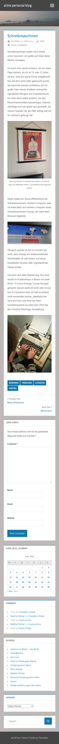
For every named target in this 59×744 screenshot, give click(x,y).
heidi (42, 41)
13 (29, 577)
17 (10, 582)
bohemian (13, 382)
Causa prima (25, 620)
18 (17, 582)
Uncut (13, 681)
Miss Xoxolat (16, 669)
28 (36, 587)
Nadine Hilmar (17, 616)
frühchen (27, 382)
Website (10, 518)
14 (36, 577)
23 (49, 582)
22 (42, 582)
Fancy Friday (25, 628)
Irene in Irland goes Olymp (23, 661)
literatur (40, 382)
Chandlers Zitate (27, 612)
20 (29, 582)
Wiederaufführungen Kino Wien (25, 685)
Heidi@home (16, 653)
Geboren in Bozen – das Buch (24, 649)
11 (17, 577)
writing (13, 388)
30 (48, 587)
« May (9, 591)
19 (23, 582)
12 (23, 577)
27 (29, 587)
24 (10, 587)
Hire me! (14, 657)
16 (48, 577)
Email (10, 504)
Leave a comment (19, 45)
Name (10, 490)
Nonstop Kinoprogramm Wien (25, 677)
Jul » (16, 591)
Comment (12, 443)
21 (36, 582)
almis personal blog (18, 5)
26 (23, 587)
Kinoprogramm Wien (20, 665)
